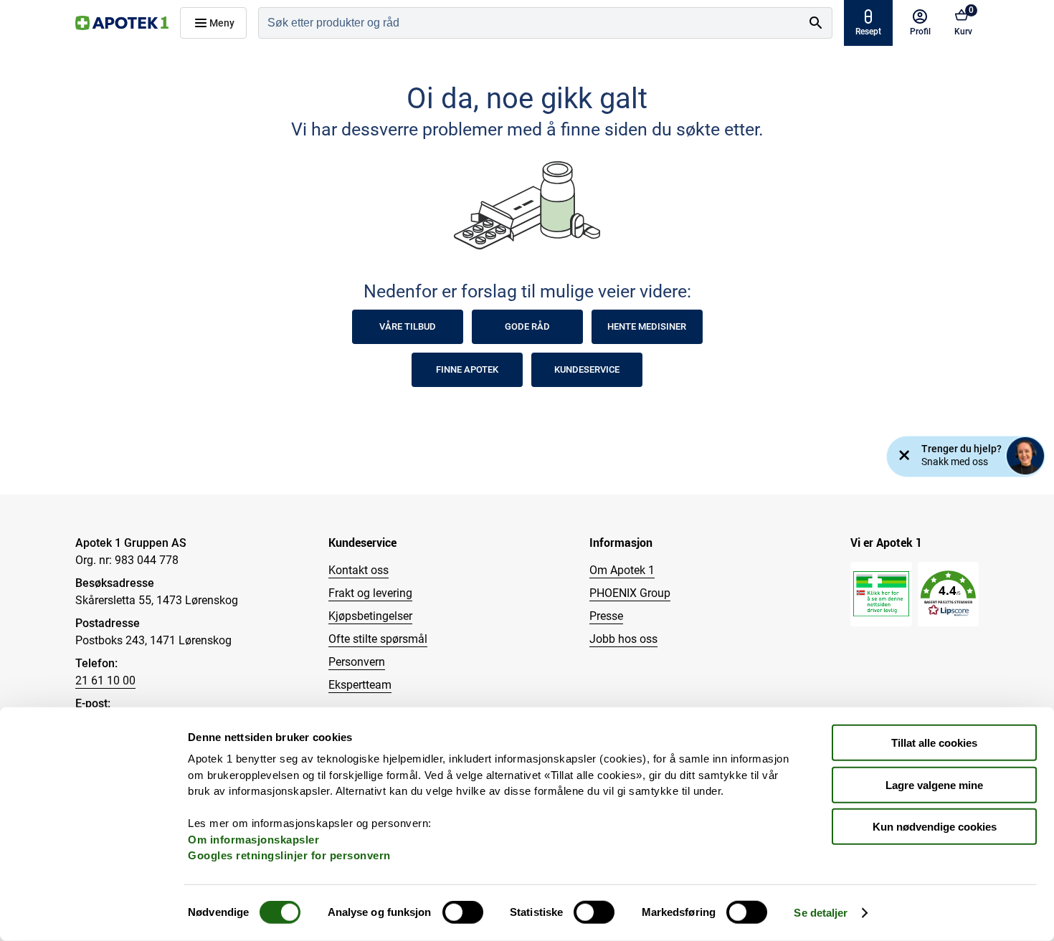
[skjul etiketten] (904, 456)
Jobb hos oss (623, 639)
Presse (606, 616)
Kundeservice (586, 369)
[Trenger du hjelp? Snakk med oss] (1025, 456)
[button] (948, 593)
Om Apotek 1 (622, 570)
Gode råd (527, 326)
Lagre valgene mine (934, 784)
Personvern (356, 662)
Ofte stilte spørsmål (377, 639)
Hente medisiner (646, 326)
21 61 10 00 (105, 680)
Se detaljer (821, 913)
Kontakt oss (358, 570)
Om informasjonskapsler (253, 839)
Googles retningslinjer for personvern (289, 855)
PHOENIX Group (629, 593)
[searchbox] (529, 23)
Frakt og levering (370, 593)
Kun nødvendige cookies (935, 827)
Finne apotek (467, 369)
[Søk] (816, 23)
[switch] (462, 912)
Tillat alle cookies (934, 743)
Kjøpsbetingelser (370, 616)
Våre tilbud (407, 326)
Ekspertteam (359, 685)
